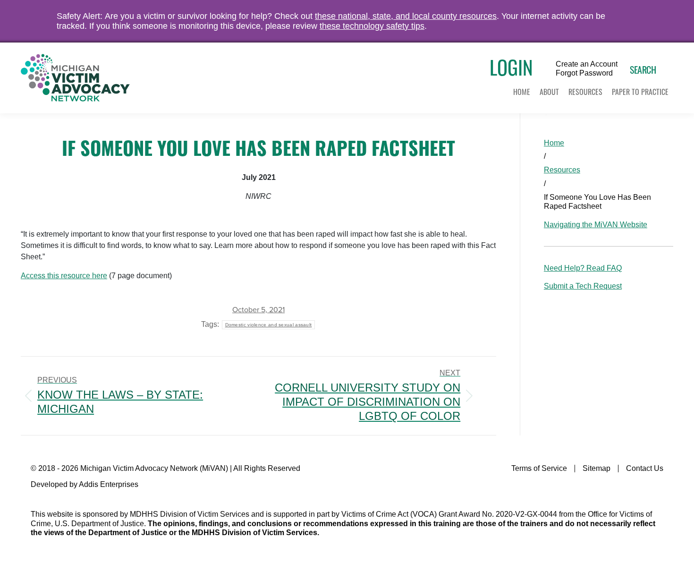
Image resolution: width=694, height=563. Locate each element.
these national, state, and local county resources (406, 16)
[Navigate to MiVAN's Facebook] (657, 487)
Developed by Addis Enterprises (84, 484)
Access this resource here (64, 276)
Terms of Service (539, 468)
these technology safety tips (372, 26)
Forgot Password (584, 73)
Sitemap (596, 468)
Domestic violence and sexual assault (268, 324)
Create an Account (587, 64)
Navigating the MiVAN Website (595, 225)
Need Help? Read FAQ (583, 268)
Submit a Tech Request (583, 286)
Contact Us (644, 468)
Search (643, 69)
